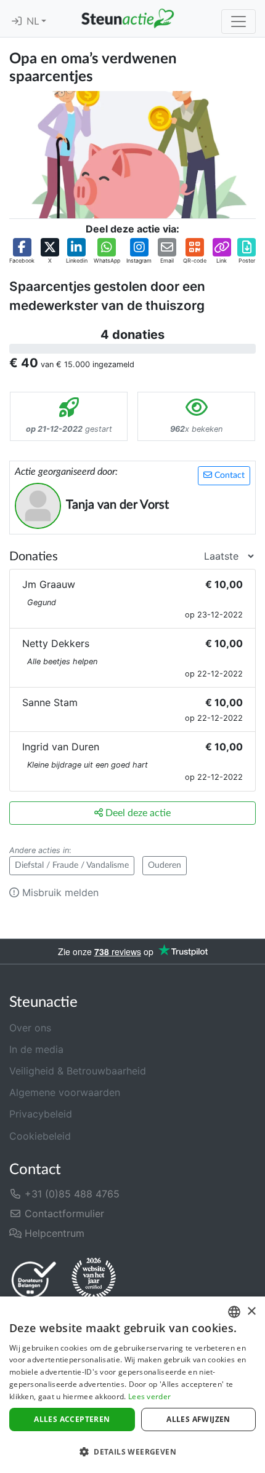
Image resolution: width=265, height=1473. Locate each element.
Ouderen (164, 865)
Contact (228, 475)
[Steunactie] (127, 18)
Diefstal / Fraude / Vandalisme (72, 865)
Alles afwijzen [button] (198, 1419)
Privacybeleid (40, 1114)
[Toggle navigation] (238, 21)
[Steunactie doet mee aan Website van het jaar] (93, 1279)
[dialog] (132, 1384)
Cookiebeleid (40, 1136)
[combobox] (234, 1312)
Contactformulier (63, 1213)
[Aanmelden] (16, 21)
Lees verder (149, 1396)
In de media (36, 1049)
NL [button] (33, 21)
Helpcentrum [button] (53, 1233)
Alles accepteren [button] (72, 1419)
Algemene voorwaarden (64, 1092)
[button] (22, 251)
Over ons (30, 1028)
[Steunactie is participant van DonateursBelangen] (34, 1279)
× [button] (251, 1311)
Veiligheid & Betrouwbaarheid (77, 1071)
